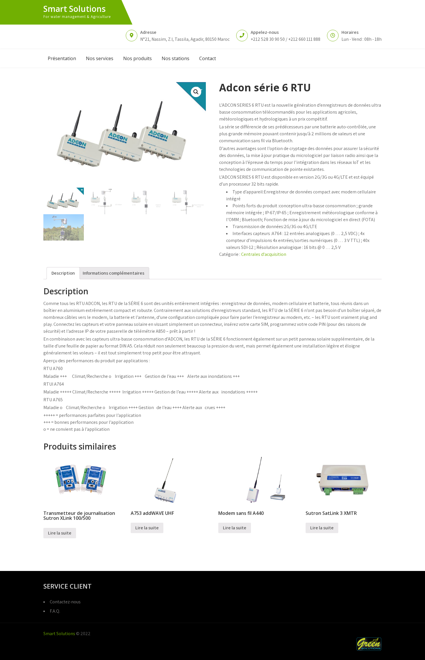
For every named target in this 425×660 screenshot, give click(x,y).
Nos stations (175, 58)
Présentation (62, 58)
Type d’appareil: (248, 192)
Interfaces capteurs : (252, 233)
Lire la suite (59, 533)
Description (63, 273)
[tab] (63, 273)
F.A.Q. (55, 611)
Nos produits (137, 58)
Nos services (99, 58)
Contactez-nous (65, 602)
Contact (207, 58)
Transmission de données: (258, 226)
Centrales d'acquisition (263, 254)
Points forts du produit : (255, 206)
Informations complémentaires (113, 273)
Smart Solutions (74, 8)
